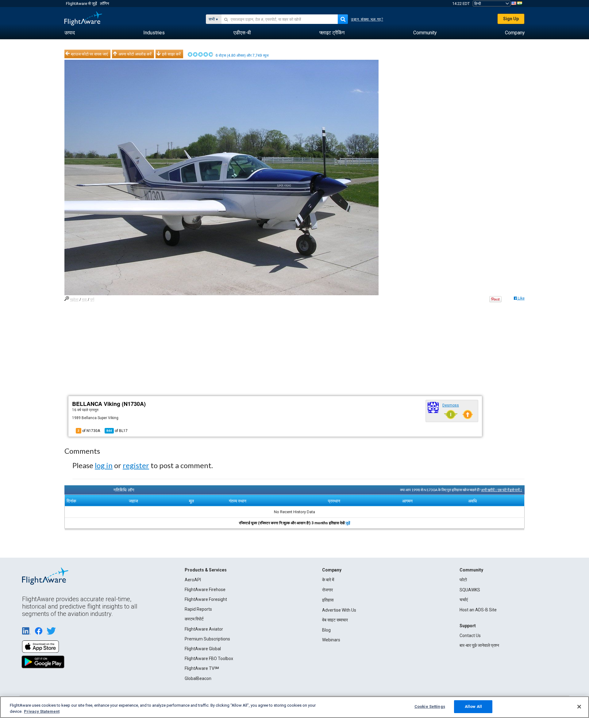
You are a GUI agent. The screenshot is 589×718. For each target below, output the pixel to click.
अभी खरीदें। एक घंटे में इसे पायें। (501, 489)
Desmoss (450, 405)
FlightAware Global (203, 648)
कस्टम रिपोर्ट (194, 619)
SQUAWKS (470, 589)
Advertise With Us (339, 610)
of (117, 431)
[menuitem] (69, 32)
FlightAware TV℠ (202, 668)
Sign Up (511, 18)
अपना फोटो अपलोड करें (135, 54)
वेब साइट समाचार (335, 619)
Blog (326, 630)
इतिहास (327, 600)
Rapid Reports (198, 609)
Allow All (473, 706)
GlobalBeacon (198, 678)
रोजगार (327, 589)
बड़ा (84, 299)
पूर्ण (92, 299)
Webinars (331, 639)
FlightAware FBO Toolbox (209, 658)
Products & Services (206, 569)
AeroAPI (193, 579)
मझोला (74, 299)
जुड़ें (347, 523)
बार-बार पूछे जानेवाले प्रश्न (479, 645)
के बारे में (328, 579)
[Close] (579, 706)
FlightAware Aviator (204, 629)
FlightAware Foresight (206, 599)
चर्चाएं (464, 599)
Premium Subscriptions (207, 638)
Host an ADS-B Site (478, 609)
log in (104, 465)
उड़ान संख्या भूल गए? (367, 19)
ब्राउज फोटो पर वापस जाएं (89, 54)
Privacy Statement (42, 711)
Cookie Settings (429, 706)
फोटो (463, 579)
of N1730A (89, 431)
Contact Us (470, 635)
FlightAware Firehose (205, 589)
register (136, 465)
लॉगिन (104, 3)
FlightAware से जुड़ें (81, 3)
